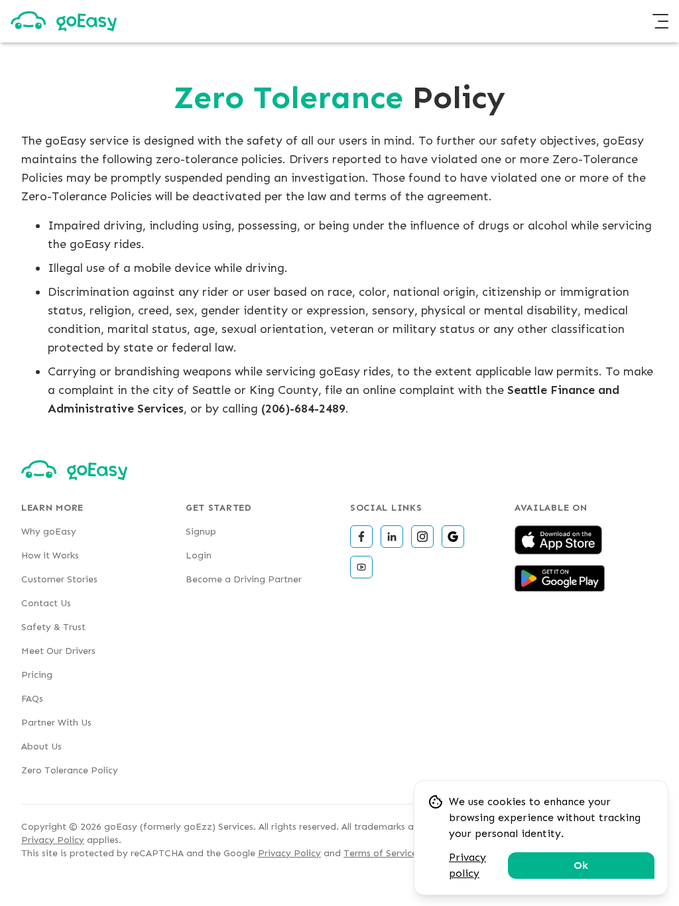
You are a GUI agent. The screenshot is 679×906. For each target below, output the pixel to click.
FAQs (32, 698)
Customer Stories (59, 579)
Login (199, 555)
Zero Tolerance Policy (69, 770)
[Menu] (660, 21)
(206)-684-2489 (303, 408)
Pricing (36, 674)
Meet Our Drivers (58, 651)
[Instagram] (422, 536)
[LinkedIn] (392, 536)
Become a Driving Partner (244, 579)
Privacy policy (467, 865)
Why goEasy (48, 531)
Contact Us (46, 603)
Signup (201, 531)
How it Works (50, 555)
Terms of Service (380, 853)
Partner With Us (56, 722)
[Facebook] (361, 536)
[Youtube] (361, 567)
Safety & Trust (53, 627)
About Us (41, 746)
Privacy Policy (52, 840)
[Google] (453, 536)
